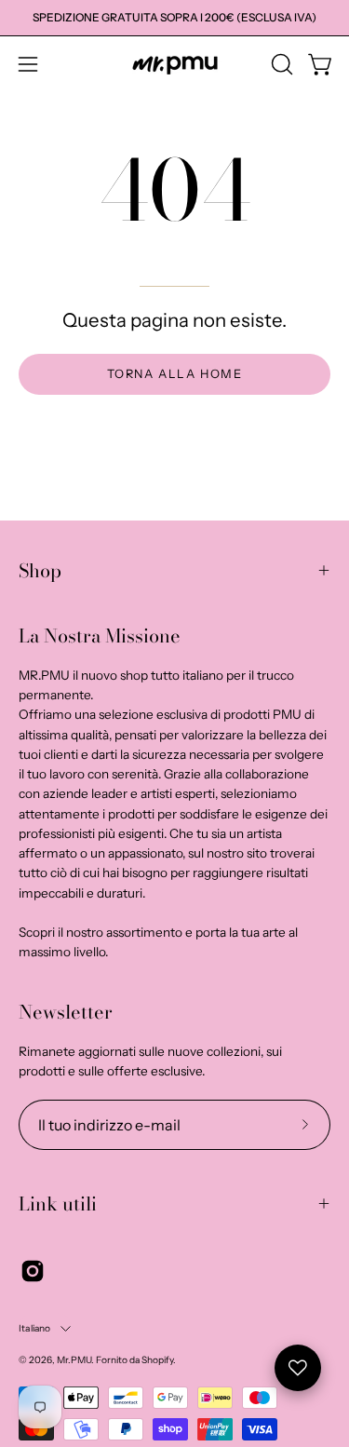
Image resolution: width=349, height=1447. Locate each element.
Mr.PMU (74, 1360)
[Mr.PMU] (174, 64)
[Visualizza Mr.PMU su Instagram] (33, 1271)
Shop (40, 570)
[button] (280, 64)
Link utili (58, 1203)
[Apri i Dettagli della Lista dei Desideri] (298, 1368)
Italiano (35, 1328)
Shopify (157, 1360)
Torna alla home (175, 374)
